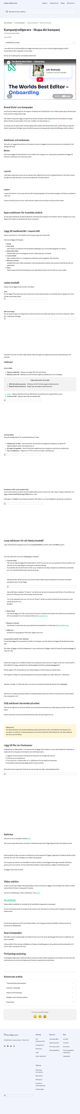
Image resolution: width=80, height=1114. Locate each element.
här (49, 121)
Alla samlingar (8, 23)
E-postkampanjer (20, 23)
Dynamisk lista (42, 616)
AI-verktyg (10, 900)
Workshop (39, 1049)
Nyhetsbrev (39, 1076)
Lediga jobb (66, 1056)
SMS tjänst (39, 1079)
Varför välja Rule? (41, 1056)
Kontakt (65, 1039)
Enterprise (66, 1046)
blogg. (38, 893)
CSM (37, 1052)
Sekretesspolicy (54, 1043)
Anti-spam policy (54, 1046)
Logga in (44, 3)
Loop (9, 394)
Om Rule (65, 1043)
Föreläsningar (40, 1089)
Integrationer (54, 3)
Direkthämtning (63, 625)
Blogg (63, 3)
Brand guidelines (54, 1050)
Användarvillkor (54, 1039)
